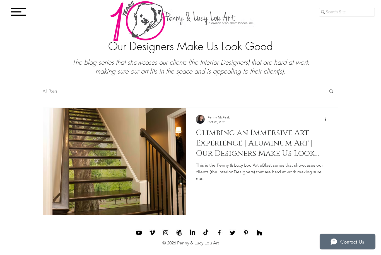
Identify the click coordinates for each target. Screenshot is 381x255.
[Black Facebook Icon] (219, 232)
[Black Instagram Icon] (165, 232)
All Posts (50, 91)
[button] (18, 12)
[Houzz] (259, 232)
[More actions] (327, 119)
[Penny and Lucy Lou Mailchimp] (179, 232)
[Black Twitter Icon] (232, 232)
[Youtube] (139, 232)
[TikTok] (205, 232)
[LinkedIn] (192, 232)
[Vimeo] (152, 232)
